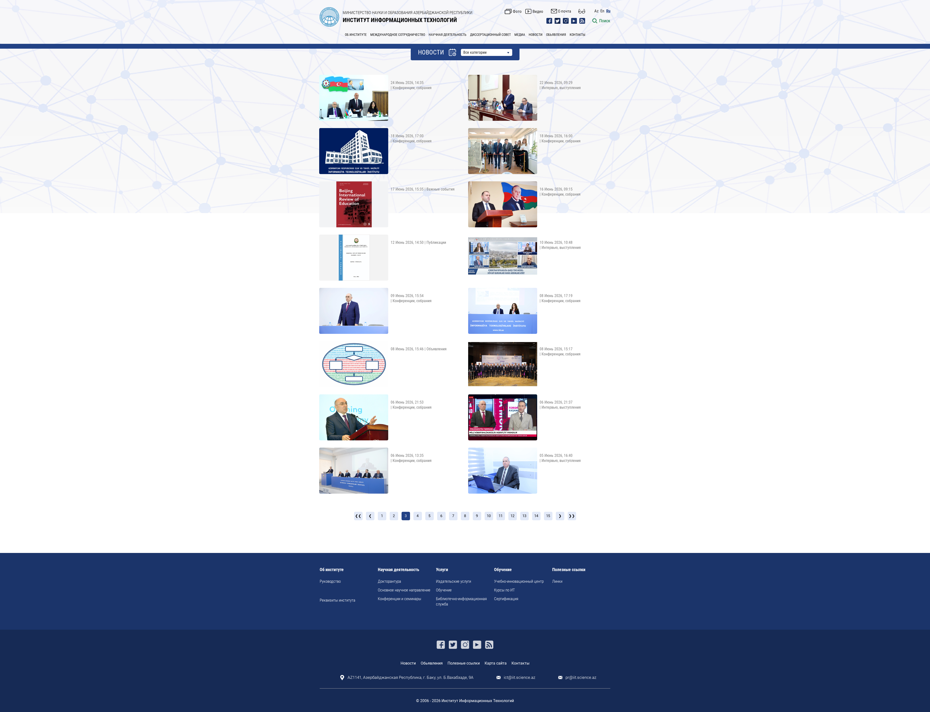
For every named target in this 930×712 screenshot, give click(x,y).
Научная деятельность (398, 569)
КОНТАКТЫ (577, 35)
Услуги (442, 569)
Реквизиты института (337, 600)
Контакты (520, 663)
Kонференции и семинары (399, 598)
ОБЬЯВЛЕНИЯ (556, 35)
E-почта (564, 11)
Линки (557, 581)
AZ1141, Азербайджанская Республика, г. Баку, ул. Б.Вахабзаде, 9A (410, 677)
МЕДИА (519, 35)
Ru (608, 11)
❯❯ (572, 516)
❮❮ (358, 516)
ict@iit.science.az (519, 677)
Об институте (332, 569)
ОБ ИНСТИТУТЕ (356, 35)
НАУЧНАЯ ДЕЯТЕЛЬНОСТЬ (447, 35)
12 (512, 516)
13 (524, 516)
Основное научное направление (404, 590)
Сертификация (506, 598)
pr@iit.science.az (581, 677)
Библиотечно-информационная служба (461, 601)
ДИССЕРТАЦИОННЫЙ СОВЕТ (490, 35)
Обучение (444, 590)
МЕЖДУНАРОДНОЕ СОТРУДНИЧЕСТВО (397, 35)
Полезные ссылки (568, 569)
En (602, 11)
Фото (517, 11)
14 (536, 516)
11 (501, 516)
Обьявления (432, 663)
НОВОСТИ (535, 35)
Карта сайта (496, 663)
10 (489, 516)
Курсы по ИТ (504, 590)
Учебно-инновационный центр (519, 581)
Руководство (330, 581)
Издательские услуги (453, 581)
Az (596, 11)
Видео (538, 11)
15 (548, 516)
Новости (408, 663)
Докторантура (389, 581)
